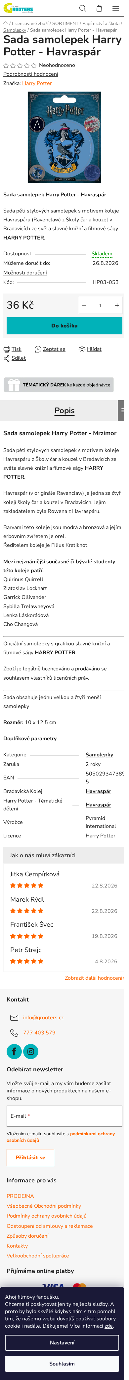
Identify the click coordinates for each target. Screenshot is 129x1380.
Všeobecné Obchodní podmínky (44, 1206)
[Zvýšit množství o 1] (117, 305)
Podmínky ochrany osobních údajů (47, 1216)
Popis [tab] (65, 410)
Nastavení (62, 1342)
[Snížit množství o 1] (84, 305)
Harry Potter (37, 83)
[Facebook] (14, 1051)
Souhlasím (62, 1363)
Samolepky (99, 754)
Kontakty (17, 1246)
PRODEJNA (20, 1196)
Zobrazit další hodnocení (93, 978)
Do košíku (64, 325)
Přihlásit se (30, 1157)
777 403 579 (39, 1032)
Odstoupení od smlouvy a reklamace (50, 1226)
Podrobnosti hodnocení (30, 74)
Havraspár (98, 791)
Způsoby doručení (28, 1236)
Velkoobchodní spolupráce (38, 1255)
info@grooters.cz (43, 1017)
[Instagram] (30, 1051)
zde (109, 1326)
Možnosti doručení (25, 272)
